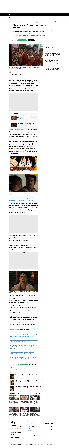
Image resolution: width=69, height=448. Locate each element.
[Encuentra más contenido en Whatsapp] (15, 40)
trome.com (37, 444)
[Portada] (13, 424)
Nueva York (28, 17)
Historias (46, 436)
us (44, 426)
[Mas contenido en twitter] (34, 435)
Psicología (33, 17)
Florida (18, 17)
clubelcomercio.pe (20, 444)
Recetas (53, 432)
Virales (45, 432)
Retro (52, 429)
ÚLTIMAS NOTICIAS (49, 46)
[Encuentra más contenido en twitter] (12, 40)
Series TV (22, 369)
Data (52, 426)
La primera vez (13, 369)
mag (54, 444)
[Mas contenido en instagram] (37, 435)
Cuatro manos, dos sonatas (52, 17)
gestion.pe (26, 444)
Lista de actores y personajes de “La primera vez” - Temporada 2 (26, 124)
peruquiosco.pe (49, 444)
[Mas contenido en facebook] (32, 435)
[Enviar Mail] (9, 74)
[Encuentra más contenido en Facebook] (10, 40)
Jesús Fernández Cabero (16, 74)
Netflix (18, 369)
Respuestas (46, 423)
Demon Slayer (45, 17)
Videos (52, 423)
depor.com (31, 444)
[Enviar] (9, 17)
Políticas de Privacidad (31, 424)
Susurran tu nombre (39, 17)
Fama (45, 429)
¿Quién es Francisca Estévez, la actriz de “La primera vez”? (27, 117)
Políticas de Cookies (31, 426)
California (21, 17)
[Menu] (10, 15)
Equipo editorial (13, 425)
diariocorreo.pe (43, 444)
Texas (25, 17)
